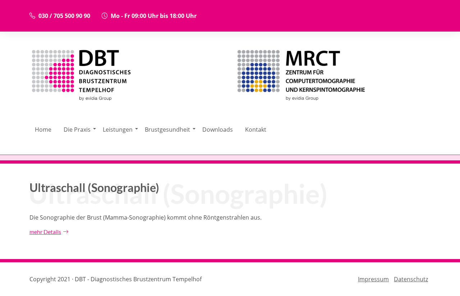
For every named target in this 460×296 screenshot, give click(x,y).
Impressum (373, 279)
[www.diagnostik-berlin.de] (332, 76)
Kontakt (255, 129)
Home (43, 129)
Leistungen (118, 129)
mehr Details (45, 231)
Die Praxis (77, 129)
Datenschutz (411, 279)
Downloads (217, 129)
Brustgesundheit (167, 129)
